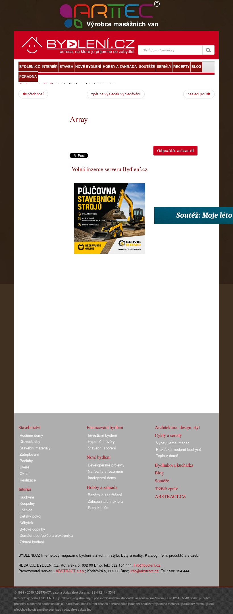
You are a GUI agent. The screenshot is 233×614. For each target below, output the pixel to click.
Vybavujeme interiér (172, 442)
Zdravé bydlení (32, 541)
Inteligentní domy (102, 477)
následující (197, 93)
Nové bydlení (99, 457)
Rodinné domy (31, 435)
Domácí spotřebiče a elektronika (46, 535)
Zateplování (29, 454)
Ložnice (26, 509)
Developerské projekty (106, 465)
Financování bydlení (105, 427)
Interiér (24, 489)
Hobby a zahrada (102, 487)
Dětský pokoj (30, 516)
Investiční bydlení (102, 435)
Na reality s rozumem (105, 471)
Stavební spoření (102, 448)
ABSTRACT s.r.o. (70, 570)
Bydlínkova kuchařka (174, 465)
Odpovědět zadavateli (175, 151)
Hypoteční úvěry (101, 441)
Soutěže (162, 480)
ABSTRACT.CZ (170, 496)
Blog (159, 473)
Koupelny (27, 503)
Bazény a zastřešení (105, 494)
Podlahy (26, 460)
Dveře (24, 467)
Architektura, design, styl (177, 427)
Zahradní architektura (105, 501)
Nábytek (26, 522)
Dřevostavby (30, 441)
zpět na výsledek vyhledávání (115, 93)
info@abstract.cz (144, 570)
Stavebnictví (29, 427)
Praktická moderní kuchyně (178, 449)
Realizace (28, 480)
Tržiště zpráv (166, 488)
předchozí (35, 93)
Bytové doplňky (32, 529)
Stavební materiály (35, 448)
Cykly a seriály (168, 435)
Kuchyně (27, 497)
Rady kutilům (98, 507)
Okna (24, 473)
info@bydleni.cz (147, 565)
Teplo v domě (167, 455)
